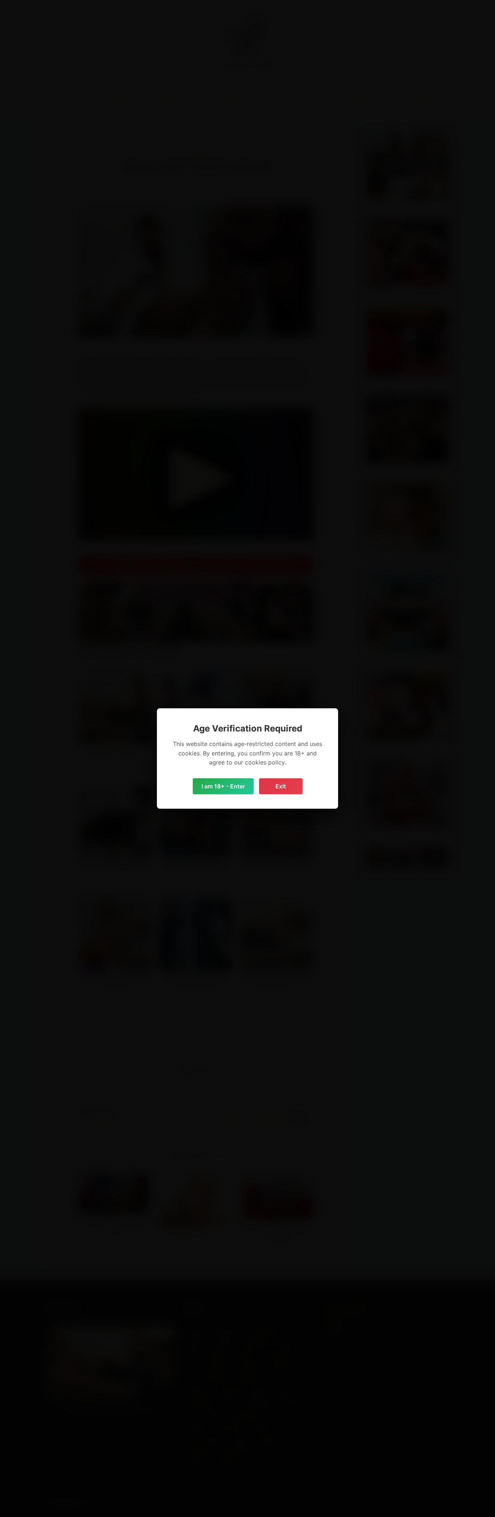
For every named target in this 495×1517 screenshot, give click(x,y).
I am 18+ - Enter (223, 786)
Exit (280, 786)
